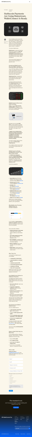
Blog (21, 419)
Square (21, 180)
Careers (27, 419)
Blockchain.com (11, 323)
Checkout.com (20, 183)
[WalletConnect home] (6, 2)
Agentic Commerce (16, 421)
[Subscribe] (29, 428)
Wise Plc (17, 189)
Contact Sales (16, 407)
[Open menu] (29, 1)
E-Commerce (16, 419)
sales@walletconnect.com (14, 352)
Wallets (16, 423)
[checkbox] (16, 379)
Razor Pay (17, 195)
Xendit (21, 197)
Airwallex (17, 186)
